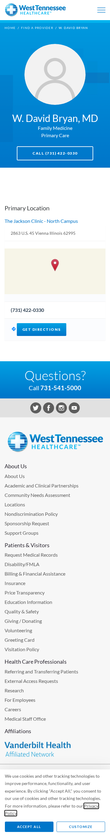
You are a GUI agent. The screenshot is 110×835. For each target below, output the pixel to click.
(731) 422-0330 (27, 310)
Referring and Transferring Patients (41, 671)
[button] (55, 265)
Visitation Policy (22, 649)
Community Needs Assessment (37, 495)
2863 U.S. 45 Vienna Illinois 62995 (43, 233)
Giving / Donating (23, 621)
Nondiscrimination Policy (31, 514)
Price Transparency (25, 592)
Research (14, 690)
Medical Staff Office (25, 719)
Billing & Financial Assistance (35, 573)
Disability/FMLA (22, 564)
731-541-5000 (60, 387)
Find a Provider (37, 28)
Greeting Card (20, 640)
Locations (15, 504)
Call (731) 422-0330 (55, 153)
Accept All (29, 827)
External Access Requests (31, 681)
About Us (15, 476)
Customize (81, 827)
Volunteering (18, 630)
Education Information (28, 602)
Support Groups (21, 533)
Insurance (15, 583)
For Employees (20, 700)
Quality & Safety (22, 611)
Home (10, 28)
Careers (13, 709)
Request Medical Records (31, 555)
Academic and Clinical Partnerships (42, 485)
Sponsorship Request (27, 523)
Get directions (41, 329)
